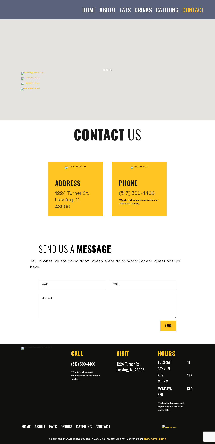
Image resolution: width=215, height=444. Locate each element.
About (107, 9)
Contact (193, 9)
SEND (168, 326)
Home (89, 9)
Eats (125, 9)
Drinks (143, 9)
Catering (167, 9)
